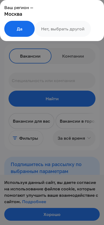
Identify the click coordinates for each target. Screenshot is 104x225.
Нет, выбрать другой (63, 28)
